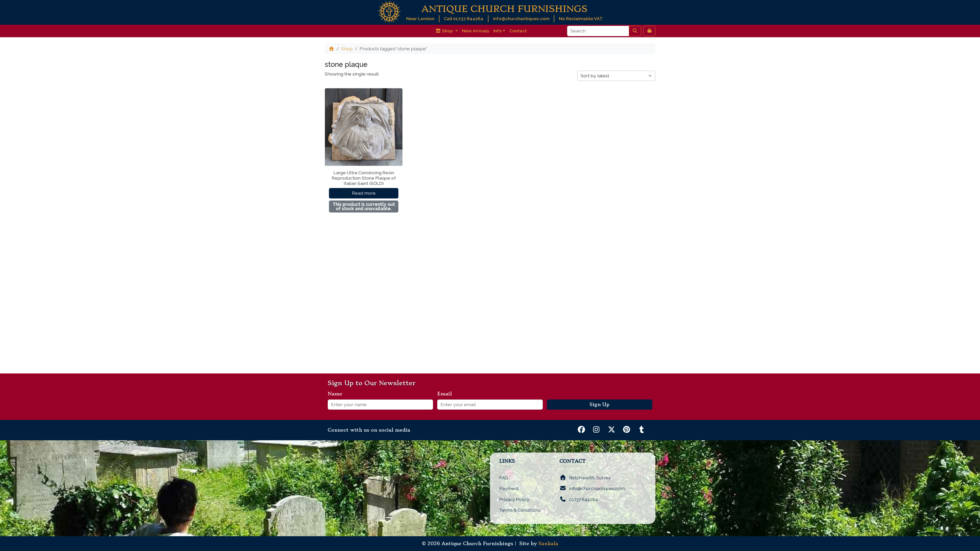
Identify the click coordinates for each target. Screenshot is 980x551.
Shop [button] (447, 30)
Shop (347, 48)
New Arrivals (475, 30)
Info (497, 30)
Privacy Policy (514, 499)
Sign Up (599, 404)
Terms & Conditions (520, 510)
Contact (518, 30)
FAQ (503, 477)
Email (446, 394)
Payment (509, 488)
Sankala (548, 543)
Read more (364, 193)
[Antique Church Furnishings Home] (389, 11)
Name (337, 394)
